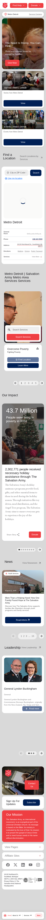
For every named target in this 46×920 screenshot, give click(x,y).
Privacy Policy (9, 881)
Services (28, 915)
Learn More (23, 365)
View (23, 103)
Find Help (17, 5)
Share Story (13, 534)
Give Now (12, 63)
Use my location (13, 178)
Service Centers (35, 14)
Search (36, 173)
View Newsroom (31, 563)
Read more (32, 708)
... (29, 636)
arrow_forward (41, 636)
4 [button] (32, 383)
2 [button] (25, 383)
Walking (20, 251)
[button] (15, 383)
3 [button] (28, 383)
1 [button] (21, 383)
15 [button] (33, 636)
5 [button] (35, 383)
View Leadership (31, 647)
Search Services (23, 337)
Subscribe (31, 802)
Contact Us (31, 785)
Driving (27, 251)
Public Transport (36, 251)
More (38, 915)
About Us (17, 915)
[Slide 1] (19, 550)
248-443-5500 (37, 239)
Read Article (23, 620)
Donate (34, 5)
